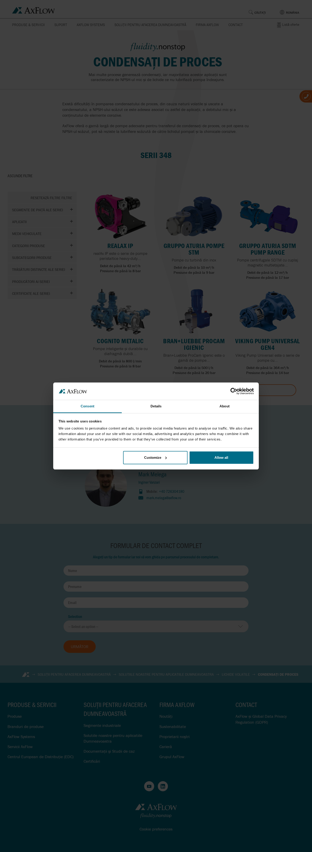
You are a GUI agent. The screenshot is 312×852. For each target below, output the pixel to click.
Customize (152, 457)
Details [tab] (156, 406)
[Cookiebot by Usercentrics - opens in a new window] (234, 391)
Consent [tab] (87, 406)
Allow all (221, 457)
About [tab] (224, 406)
